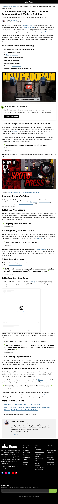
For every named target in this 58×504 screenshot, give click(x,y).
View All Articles (15, 435)
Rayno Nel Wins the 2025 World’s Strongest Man (23, 192)
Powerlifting (26, 455)
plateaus (40, 380)
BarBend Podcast (39, 452)
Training (25, 464)
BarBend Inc (31, 496)
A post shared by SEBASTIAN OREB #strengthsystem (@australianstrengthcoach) (21, 330)
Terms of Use (50, 464)
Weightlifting (26, 457)
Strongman (26, 450)
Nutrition (25, 462)
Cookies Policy (51, 452)
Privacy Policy (50, 462)
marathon (39, 238)
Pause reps (47, 395)
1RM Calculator (39, 458)
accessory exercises (15, 265)
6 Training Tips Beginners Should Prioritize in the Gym (21, 410)
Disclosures (50, 457)
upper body (31, 281)
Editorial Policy (51, 459)
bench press (16, 131)
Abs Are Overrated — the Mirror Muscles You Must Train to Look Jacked (27, 407)
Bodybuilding (26, 452)
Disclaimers (50, 455)
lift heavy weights (40, 249)
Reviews (25, 459)
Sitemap (37, 496)
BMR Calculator (39, 461)
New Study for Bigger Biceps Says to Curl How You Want (22, 404)
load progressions (12, 55)
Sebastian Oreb (27, 25)
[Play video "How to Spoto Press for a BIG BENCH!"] (29, 174)
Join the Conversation (12, 116)
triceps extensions (44, 202)
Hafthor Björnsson (28, 27)
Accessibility (50, 448)
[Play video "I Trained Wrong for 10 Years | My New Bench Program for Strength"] (29, 87)
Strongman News (12, 6)
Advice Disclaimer (51, 450)
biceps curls (33, 202)
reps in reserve (16, 66)
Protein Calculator (40, 467)
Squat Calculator (39, 469)
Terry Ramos (14, 20)
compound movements (26, 204)
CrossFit (25, 448)
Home (4, 6)
